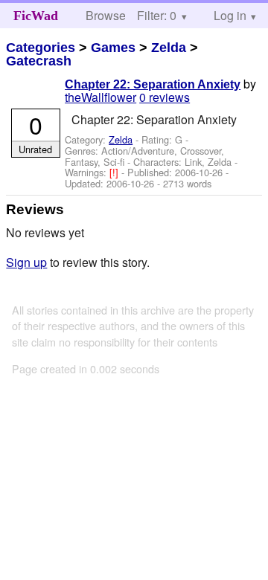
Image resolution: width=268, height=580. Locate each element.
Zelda (168, 47)
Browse (106, 15)
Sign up (26, 262)
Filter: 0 (156, 15)
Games (113, 47)
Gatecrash (38, 61)
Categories (40, 47)
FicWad (35, 15)
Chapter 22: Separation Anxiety (152, 84)
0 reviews (164, 97)
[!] (115, 172)
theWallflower (100, 97)
